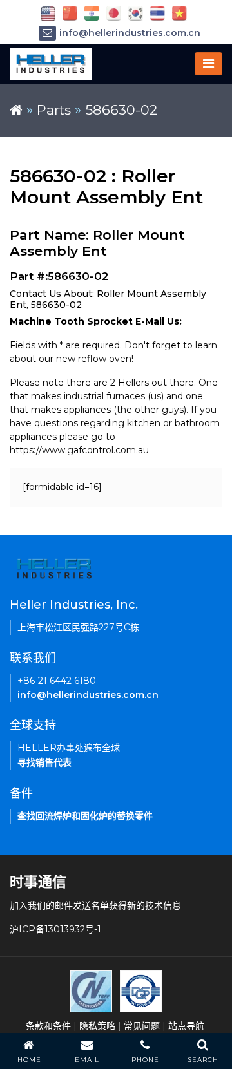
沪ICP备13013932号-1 (55, 929)
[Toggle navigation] (208, 63)
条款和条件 (48, 1026)
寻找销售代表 (44, 762)
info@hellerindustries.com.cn (129, 33)
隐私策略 (97, 1026)
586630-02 (121, 110)
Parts (54, 110)
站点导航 (186, 1026)
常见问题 (142, 1026)
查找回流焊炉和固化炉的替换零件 (85, 816)
